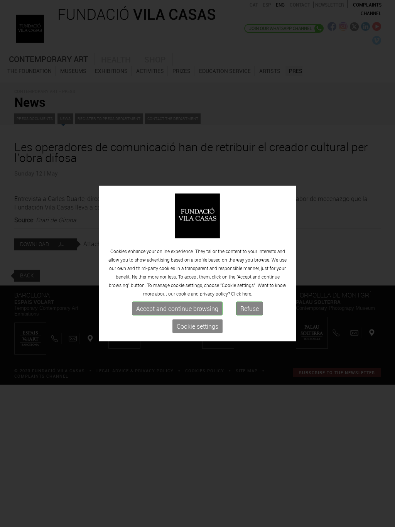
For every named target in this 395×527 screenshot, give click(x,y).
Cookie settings (197, 326)
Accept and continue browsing (177, 308)
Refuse (249, 308)
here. (247, 294)
